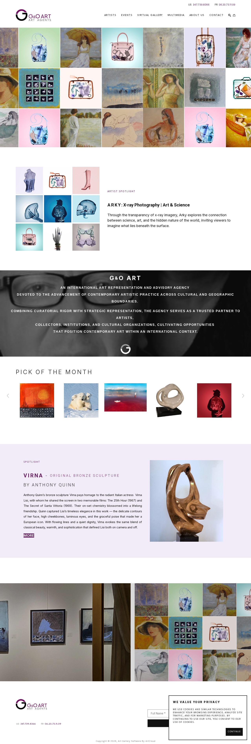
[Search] (229, 15)
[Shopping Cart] (234, 15)
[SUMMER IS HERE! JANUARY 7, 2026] (125, 632)
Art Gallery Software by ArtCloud (137, 741)
